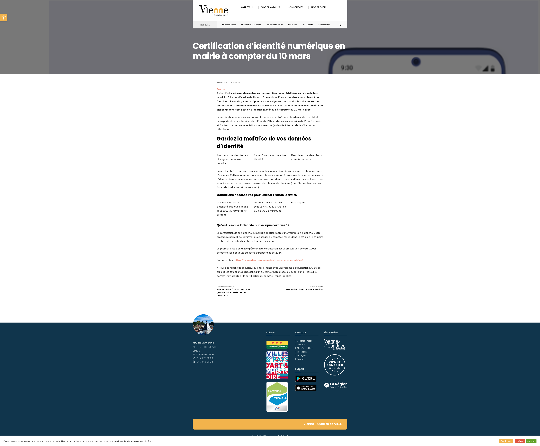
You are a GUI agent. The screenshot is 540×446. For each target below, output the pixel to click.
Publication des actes (251, 25)
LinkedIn (301, 359)
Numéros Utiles (229, 25)
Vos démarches (270, 7)
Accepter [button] (531, 441)
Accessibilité (324, 25)
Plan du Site (283, 436)
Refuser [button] (520, 441)
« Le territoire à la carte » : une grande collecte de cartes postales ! (233, 291)
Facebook (292, 25)
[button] (3, 17)
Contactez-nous (275, 25)
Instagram (308, 25)
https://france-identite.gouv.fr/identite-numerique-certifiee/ (269, 260)
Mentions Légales (262, 436)
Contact (301, 344)
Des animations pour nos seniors (304, 288)
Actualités (235, 82)
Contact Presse (304, 340)
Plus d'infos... (505, 441)
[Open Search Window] (340, 25)
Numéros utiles (304, 348)
